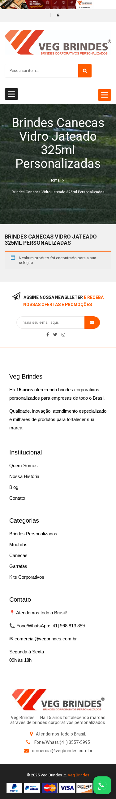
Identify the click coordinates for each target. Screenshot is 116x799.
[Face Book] (47, 334)
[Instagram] (63, 334)
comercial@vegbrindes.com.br (62, 750)
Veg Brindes (78, 775)
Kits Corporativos (26, 577)
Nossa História (24, 476)
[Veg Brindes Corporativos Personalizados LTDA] (58, 699)
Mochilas (18, 544)
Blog (13, 487)
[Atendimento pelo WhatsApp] (102, 785)
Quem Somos (23, 465)
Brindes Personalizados (33, 533)
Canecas (18, 555)
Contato (17, 498)
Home (54, 180)
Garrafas (18, 566)
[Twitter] (55, 334)
